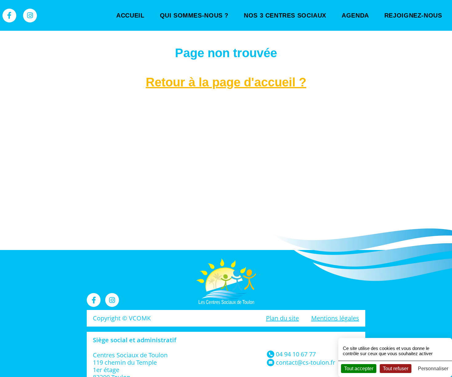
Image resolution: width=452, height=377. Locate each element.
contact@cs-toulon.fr (305, 362)
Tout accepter (358, 368)
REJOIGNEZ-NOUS (413, 15)
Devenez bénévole (415, 33)
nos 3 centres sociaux (285, 15)
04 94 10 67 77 (296, 354)
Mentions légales (335, 318)
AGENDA (355, 15)
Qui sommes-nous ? (194, 15)
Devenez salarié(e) (415, 52)
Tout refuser (395, 368)
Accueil (130, 15)
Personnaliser (433, 368)
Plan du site (282, 318)
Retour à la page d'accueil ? (226, 82)
